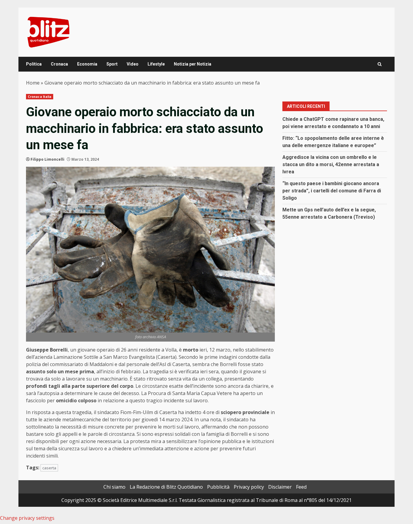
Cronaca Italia (39, 97)
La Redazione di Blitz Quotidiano (166, 487)
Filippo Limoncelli (47, 159)
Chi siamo (114, 487)
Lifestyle (156, 64)
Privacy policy (249, 487)
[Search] (380, 64)
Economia (87, 64)
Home (33, 82)
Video (132, 64)
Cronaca (59, 64)
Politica (34, 64)
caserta (49, 468)
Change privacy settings (27, 518)
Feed (301, 487)
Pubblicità (218, 487)
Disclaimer (280, 487)
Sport (112, 64)
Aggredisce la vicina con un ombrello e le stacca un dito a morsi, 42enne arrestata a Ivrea (330, 164)
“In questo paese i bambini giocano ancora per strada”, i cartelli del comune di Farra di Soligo (331, 191)
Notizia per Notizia (192, 64)
